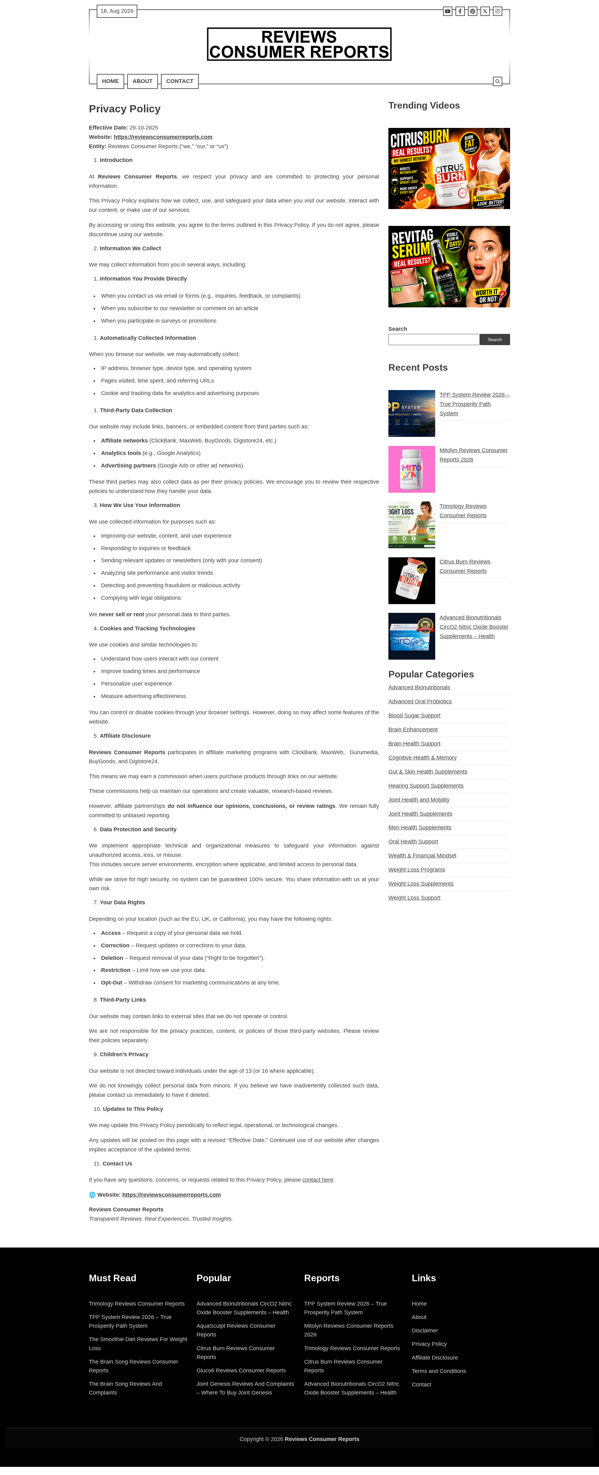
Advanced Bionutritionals (419, 687)
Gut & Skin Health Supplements (427, 771)
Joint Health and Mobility (419, 799)
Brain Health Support (414, 743)
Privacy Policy (429, 1344)
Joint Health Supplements (420, 813)
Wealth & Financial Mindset (422, 855)
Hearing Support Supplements (426, 785)
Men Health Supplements (419, 827)
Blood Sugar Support (414, 715)
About (143, 81)
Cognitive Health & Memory (422, 757)
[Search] (497, 81)
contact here (317, 1180)
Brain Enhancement (413, 729)
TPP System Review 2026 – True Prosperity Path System (474, 403)
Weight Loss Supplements (421, 884)
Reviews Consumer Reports (322, 1439)
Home (110, 81)
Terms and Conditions (439, 1371)
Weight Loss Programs (416, 870)
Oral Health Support (413, 841)
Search (397, 328)
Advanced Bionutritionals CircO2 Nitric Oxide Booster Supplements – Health (474, 626)
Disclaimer (425, 1330)
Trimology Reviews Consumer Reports (137, 1304)
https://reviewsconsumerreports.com (171, 1195)
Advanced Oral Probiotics (420, 701)
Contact (179, 81)
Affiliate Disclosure (435, 1358)
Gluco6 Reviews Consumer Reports (241, 1370)
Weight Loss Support (414, 898)
